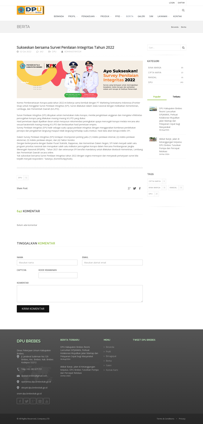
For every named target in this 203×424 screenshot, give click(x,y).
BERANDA (59, 16)
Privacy (182, 418)
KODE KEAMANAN (47, 270)
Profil (108, 351)
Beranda (174, 27)
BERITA (129, 16)
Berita (183, 27)
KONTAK (177, 16)
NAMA (20, 257)
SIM (151, 16)
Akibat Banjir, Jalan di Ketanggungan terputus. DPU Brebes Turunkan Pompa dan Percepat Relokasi (170, 145)
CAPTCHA (21, 270)
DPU (165, 82)
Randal (165, 77)
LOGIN (172, 2)
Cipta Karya (165, 72)
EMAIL (85, 257)
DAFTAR (181, 2)
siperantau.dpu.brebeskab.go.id (36, 381)
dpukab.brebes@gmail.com (34, 375)
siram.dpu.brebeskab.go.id (29, 393)
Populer (157, 96)
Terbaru (176, 96)
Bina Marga (165, 67)
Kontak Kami (112, 370)
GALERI (141, 16)
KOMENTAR (23, 282)
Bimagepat (111, 356)
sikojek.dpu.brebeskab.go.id (34, 387)
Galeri (108, 365)
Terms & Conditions (165, 418)
